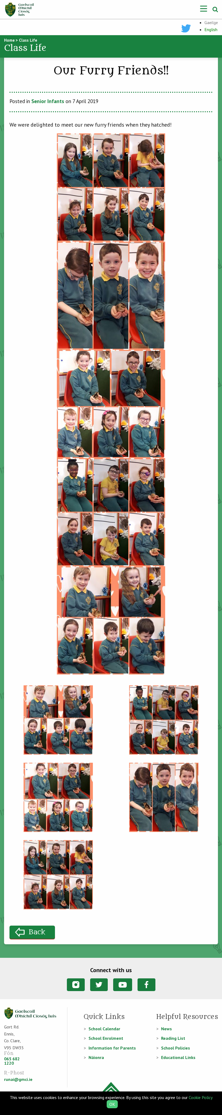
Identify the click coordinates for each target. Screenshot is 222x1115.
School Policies (175, 1048)
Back (37, 932)
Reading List (173, 1038)
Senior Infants (47, 101)
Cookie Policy (200, 1097)
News (166, 1028)
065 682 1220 (12, 1061)
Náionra (96, 1057)
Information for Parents (112, 1048)
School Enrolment (106, 1038)
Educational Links (178, 1057)
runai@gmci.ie (18, 1079)
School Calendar (104, 1028)
